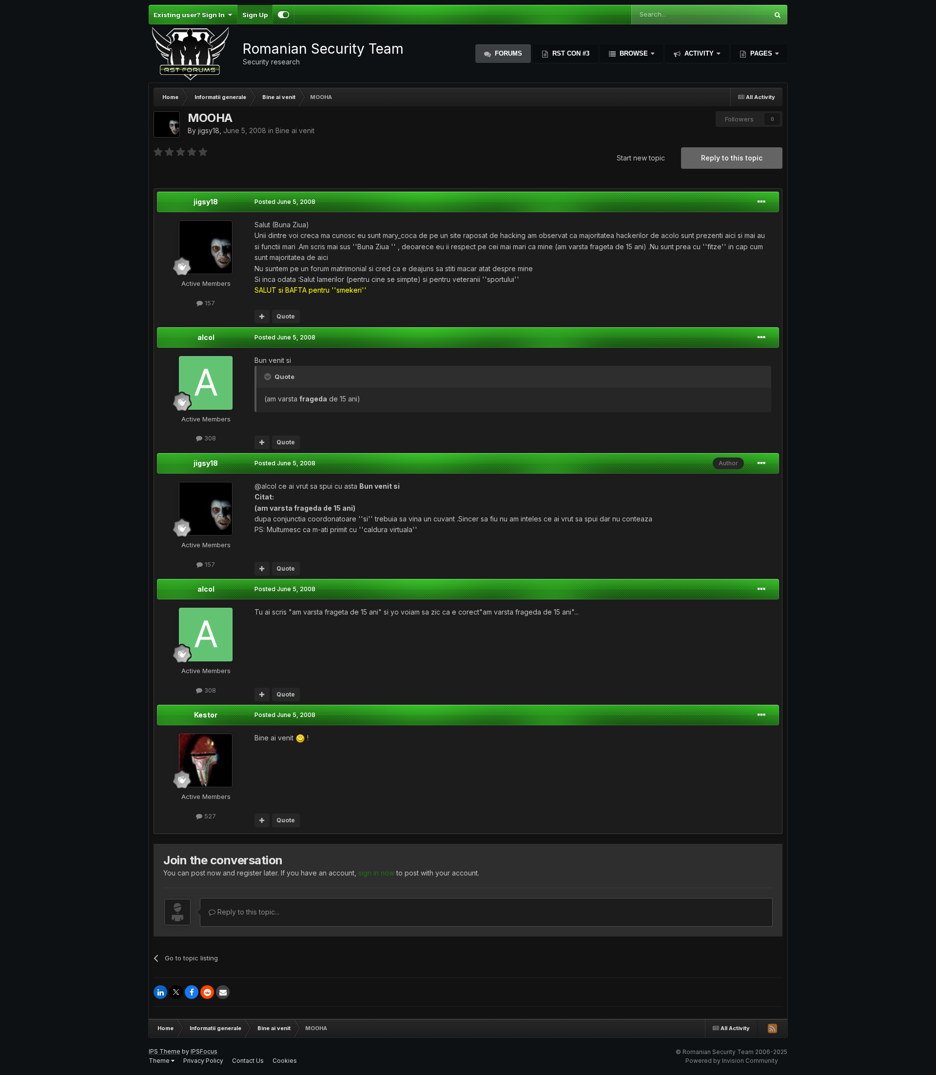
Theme (160, 1060)
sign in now (376, 873)
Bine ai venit (294, 130)
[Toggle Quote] (268, 376)
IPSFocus (204, 1051)
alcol (205, 337)
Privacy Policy (203, 1060)
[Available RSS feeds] (772, 1028)
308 (209, 438)
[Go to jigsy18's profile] (167, 124)
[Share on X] (176, 992)
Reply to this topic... (247, 912)
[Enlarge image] (300, 738)
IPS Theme (164, 1051)
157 (209, 303)
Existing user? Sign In (191, 15)
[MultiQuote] (262, 316)
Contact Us (248, 1060)
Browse (634, 53)
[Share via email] (223, 992)
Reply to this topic (731, 158)
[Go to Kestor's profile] (206, 760)
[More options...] (761, 202)
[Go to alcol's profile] (206, 383)
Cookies (285, 1060)
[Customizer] (283, 14)
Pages (761, 53)
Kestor (205, 715)
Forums (507, 53)
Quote (285, 316)
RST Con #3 (569, 53)
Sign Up (255, 15)
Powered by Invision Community (731, 1060)
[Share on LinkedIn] (160, 992)
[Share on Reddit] (207, 992)
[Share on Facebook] (191, 992)
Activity (699, 53)
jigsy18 (208, 130)
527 (209, 816)
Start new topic (641, 158)
